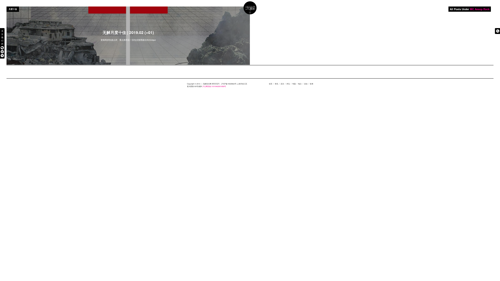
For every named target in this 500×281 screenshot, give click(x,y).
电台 (300, 83)
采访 (282, 83)
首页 (270, 83)
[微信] (2, 47)
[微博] (2, 51)
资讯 (276, 83)
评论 (288, 83)
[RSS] (2, 55)
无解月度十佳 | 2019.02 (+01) (128, 32)
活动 (305, 83)
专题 (294, 83)
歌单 (311, 83)
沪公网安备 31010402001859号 (214, 86)
